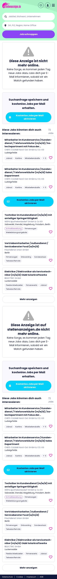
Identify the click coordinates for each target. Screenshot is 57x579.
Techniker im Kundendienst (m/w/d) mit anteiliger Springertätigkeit (28, 216)
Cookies (19, 577)
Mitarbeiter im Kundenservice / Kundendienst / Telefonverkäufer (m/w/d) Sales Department (28, 172)
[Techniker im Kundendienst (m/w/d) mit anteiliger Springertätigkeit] (28, 224)
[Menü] (53, 5)
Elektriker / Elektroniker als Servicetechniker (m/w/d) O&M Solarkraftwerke (28, 273)
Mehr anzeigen (28, 299)
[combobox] (31, 16)
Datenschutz (7, 577)
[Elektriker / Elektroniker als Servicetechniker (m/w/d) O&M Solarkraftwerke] (28, 281)
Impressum (31, 577)
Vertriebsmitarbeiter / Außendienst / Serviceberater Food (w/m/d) (26, 245)
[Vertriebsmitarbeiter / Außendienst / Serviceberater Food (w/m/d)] (28, 252)
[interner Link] (11, 5)
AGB (41, 577)
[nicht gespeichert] (50, 158)
